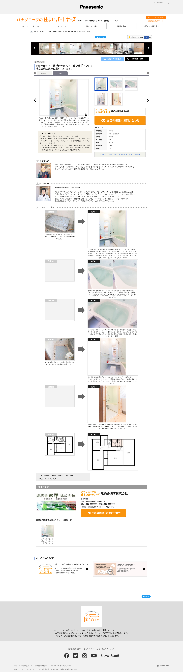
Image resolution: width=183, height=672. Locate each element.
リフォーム (61, 26)
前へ (35, 48)
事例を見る (121, 26)
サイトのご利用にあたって (23, 666)
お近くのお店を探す (151, 26)
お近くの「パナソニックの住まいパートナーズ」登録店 (120, 154)
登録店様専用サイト (155, 21)
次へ (149, 48)
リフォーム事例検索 (69, 31)
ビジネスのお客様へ (155, 18)
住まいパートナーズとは (31, 26)
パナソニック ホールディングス (61, 666)
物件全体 (44, 73)
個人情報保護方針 (41, 666)
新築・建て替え (92, 26)
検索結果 (82, 31)
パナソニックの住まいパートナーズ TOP (47, 31)
